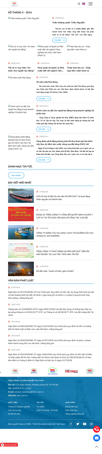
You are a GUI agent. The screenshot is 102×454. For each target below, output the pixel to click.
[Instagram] (91, 423)
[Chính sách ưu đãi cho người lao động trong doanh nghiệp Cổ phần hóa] (21, 118)
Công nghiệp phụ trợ (74, 414)
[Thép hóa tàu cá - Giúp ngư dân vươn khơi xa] (80, 52)
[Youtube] (84, 423)
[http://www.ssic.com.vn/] (25, 371)
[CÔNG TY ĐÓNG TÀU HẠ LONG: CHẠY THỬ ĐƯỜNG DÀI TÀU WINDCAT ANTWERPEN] (21, 232)
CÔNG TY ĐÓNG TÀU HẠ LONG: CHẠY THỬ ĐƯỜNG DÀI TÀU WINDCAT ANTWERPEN (64, 234)
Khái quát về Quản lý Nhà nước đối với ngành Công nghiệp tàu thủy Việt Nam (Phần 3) (51, 69)
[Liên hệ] (96, 438)
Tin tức (40, 402)
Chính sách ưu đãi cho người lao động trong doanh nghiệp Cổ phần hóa (65, 112)
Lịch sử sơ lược (14, 410)
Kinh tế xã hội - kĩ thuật (47, 410)
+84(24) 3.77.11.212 (21, 388)
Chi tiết (57, 40)
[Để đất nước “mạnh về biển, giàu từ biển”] (21, 269)
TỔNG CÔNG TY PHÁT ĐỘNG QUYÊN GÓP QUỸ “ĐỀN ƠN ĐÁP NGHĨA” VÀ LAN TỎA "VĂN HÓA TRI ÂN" (62, 252)
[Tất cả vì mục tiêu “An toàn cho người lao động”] (21, 52)
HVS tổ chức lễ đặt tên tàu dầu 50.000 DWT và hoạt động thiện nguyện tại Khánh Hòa (63, 197)
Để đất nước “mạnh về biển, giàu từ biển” (55, 271)
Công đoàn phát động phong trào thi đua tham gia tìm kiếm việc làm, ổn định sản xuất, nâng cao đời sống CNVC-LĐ (64, 142)
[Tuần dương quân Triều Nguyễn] (29, 29)
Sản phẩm (70, 402)
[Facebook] (70, 423)
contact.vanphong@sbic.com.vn (29, 392)
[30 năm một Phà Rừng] (21, 88)
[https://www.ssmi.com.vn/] (81, 371)
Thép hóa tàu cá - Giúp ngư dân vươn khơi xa (79, 69)
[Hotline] (96, 429)
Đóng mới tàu (71, 406)
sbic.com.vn (22, 395)
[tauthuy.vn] (62, 371)
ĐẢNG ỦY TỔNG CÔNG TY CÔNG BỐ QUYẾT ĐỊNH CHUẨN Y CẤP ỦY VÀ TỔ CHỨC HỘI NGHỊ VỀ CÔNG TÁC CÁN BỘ (64, 216)
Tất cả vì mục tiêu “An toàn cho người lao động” (21, 69)
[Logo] (14, 3)
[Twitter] (77, 423)
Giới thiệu (12, 402)
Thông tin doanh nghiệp (19, 406)
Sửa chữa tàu (71, 410)
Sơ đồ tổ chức (14, 414)
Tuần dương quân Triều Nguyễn (68, 22)
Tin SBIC (41, 406)
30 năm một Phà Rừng (47, 82)
